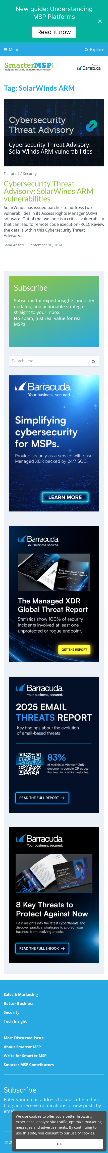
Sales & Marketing (21, 994)
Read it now (54, 32)
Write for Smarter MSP (25, 1055)
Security (30, 173)
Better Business (18, 1003)
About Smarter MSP (22, 1046)
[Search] (93, 361)
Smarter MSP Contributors (29, 1064)
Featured (11, 173)
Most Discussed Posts (23, 1037)
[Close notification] (100, 21)
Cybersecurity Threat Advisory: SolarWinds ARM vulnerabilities (48, 191)
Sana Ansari (14, 245)
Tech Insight (15, 1021)
